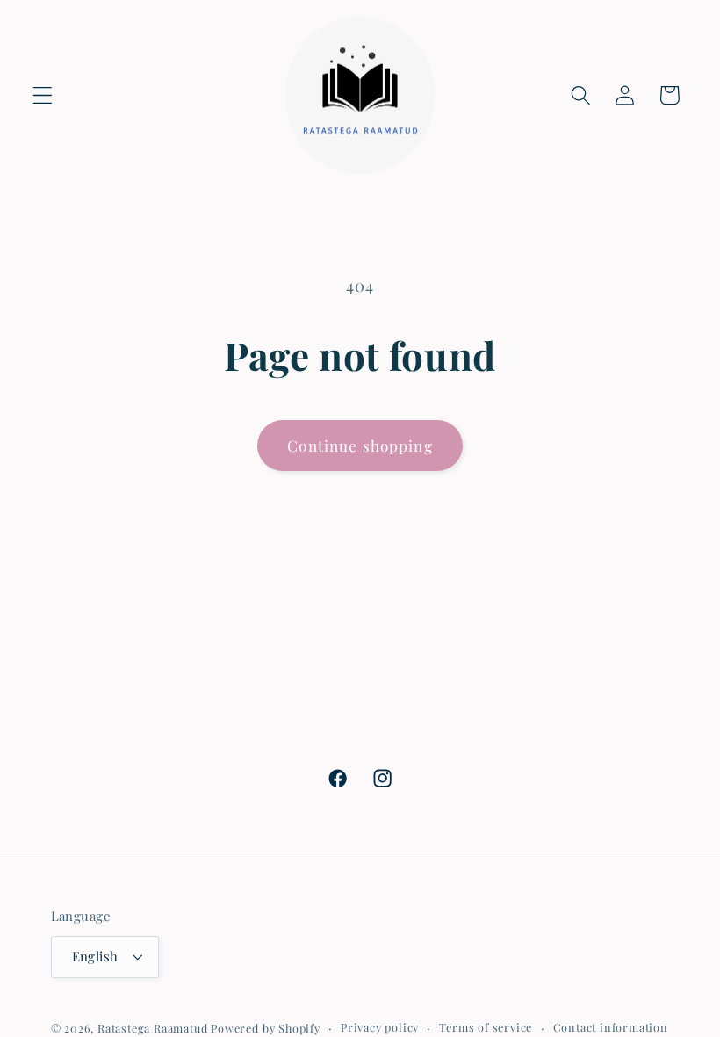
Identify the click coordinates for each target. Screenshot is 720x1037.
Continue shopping (360, 445)
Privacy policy (380, 1026)
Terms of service (485, 1026)
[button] (42, 95)
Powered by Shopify (265, 1027)
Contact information (610, 1026)
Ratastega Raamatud (152, 1027)
